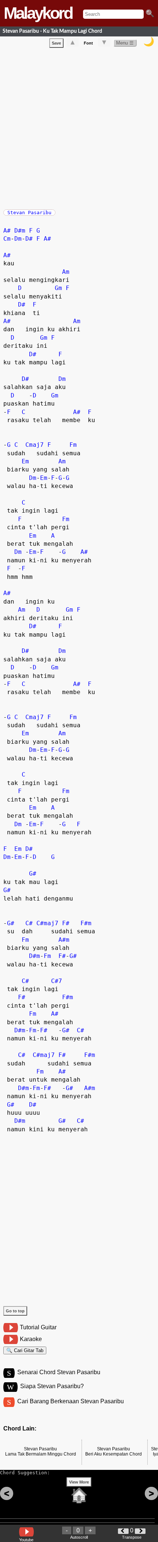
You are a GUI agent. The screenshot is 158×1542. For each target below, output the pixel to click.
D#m (19, 230)
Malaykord (38, 13)
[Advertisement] (79, 127)
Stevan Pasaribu (29, 212)
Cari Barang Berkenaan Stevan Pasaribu (70, 1401)
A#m (63, 939)
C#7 (56, 980)
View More (79, 1482)
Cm (7, 238)
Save (56, 43)
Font (88, 43)
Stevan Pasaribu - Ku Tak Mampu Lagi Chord (52, 31)
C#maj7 (47, 923)
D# (29, 238)
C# (29, 923)
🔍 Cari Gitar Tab (24, 1350)
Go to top (15, 1311)
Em (25, 461)
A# (7, 230)
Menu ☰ (125, 43)
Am (65, 271)
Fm (73, 444)
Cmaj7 (34, 444)
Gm (58, 287)
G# (32, 873)
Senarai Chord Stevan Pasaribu (58, 1372)
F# (65, 923)
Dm (18, 238)
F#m (85, 923)
